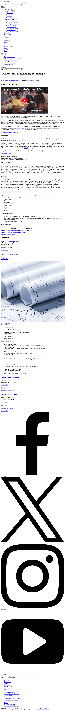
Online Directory (8, 695)
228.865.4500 (4, 402)
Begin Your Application (21, 373)
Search (3, 67)
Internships (4, 177)
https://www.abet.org (18, 128)
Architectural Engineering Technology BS (12, 230)
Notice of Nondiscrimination (11, 694)
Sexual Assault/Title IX (10, 704)
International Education (13, 28)
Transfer (9, 14)
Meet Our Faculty (5, 323)
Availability (4, 77)
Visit (5, 42)
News (5, 48)
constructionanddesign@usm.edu (9, 254)
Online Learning (11, 30)
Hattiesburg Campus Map (7, 390)
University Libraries (12, 31)
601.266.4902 (4, 259)
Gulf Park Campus (9, 394)
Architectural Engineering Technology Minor (13, 232)
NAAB (26, 148)
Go (22, 5)
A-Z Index (7, 680)
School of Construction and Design (10, 241)
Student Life (7, 34)
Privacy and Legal (9, 697)
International (10, 17)
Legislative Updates (9, 692)
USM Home (4, 80)
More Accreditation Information (9, 132)
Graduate (9, 16)
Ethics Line (7, 689)
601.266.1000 (4, 385)
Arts (5, 36)
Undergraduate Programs (14, 21)
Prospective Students (9, 57)
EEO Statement (8, 686)
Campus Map (4, 250)
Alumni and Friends (9, 63)
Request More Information (8, 373)
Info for (3, 54)
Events (6, 49)
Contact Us (4, 388)
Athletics (6, 37)
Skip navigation (5, 1)
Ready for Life (8, 9)
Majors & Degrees (9, 46)
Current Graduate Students (11, 60)
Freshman (10, 13)
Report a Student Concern (11, 700)
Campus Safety (8, 683)
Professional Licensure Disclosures (13, 698)
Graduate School (11, 27)
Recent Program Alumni (7, 341)
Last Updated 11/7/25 (43, 709)
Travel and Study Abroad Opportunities (10, 192)
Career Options (5, 324)
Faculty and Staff (8, 64)
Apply (5, 43)
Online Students (8, 61)
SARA (6, 703)
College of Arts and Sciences (8, 234)
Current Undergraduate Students (12, 58)
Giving (6, 51)
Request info (7, 40)
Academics (7, 19)
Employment (7, 688)
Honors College (11, 25)
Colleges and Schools (13, 24)
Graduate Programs (12, 22)
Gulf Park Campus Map (7, 408)
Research (6, 33)
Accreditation (7, 682)
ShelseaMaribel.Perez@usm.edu (39, 151)
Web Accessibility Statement (11, 706)
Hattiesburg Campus (10, 377)
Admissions (7, 11)
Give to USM (4, 411)
